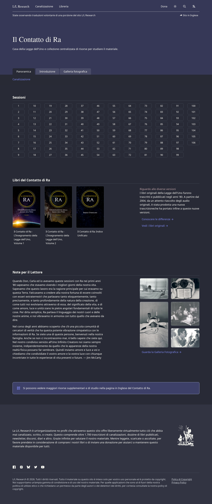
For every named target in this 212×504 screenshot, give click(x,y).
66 (129, 118)
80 (146, 148)
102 (193, 118)
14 (34, 130)
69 (129, 136)
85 (161, 124)
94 (177, 124)
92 (177, 111)
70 (129, 142)
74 (146, 111)
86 (161, 130)
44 (82, 148)
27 (50, 154)
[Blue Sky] (28, 466)
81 (146, 154)
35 (66, 148)
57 (114, 118)
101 (193, 111)
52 (98, 142)
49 (98, 124)
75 (146, 118)
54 (98, 154)
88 (161, 142)
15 (34, 136)
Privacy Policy (179, 482)
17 (34, 148)
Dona (164, 6)
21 (50, 118)
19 (50, 105)
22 (50, 124)
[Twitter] (35, 466)
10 (34, 105)
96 (177, 136)
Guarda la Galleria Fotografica (161, 352)
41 (82, 130)
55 (114, 105)
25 (50, 142)
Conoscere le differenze (157, 219)
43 (82, 142)
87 (161, 136)
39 (82, 118)
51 (98, 136)
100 (193, 105)
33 (66, 136)
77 (146, 130)
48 (98, 118)
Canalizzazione (44, 6)
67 (129, 124)
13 (34, 124)
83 (161, 111)
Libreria (63, 6)
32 (66, 130)
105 (193, 136)
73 (146, 105)
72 (129, 154)
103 (193, 124)
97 (177, 142)
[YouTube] (42, 466)
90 (161, 154)
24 (50, 136)
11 (34, 111)
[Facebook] (14, 466)
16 (34, 142)
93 (177, 118)
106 (193, 142)
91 (177, 105)
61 (114, 142)
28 (66, 105)
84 (161, 118)
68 (129, 130)
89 (161, 148)
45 (82, 154)
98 (177, 148)
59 (114, 130)
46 (98, 105)
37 (82, 105)
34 (66, 142)
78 (146, 136)
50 (98, 130)
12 (34, 118)
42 (82, 136)
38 (82, 111)
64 (129, 105)
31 (66, 124)
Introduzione (47, 71)
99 (177, 154)
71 (129, 148)
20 (50, 111)
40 (82, 124)
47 (98, 111)
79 (146, 142)
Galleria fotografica (75, 71)
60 (114, 136)
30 (66, 118)
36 (66, 154)
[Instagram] (21, 466)
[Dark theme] (175, 6)
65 (129, 111)
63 (114, 154)
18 (34, 154)
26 (50, 148)
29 (66, 111)
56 (114, 111)
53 (98, 148)
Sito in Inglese (190, 15)
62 (114, 148)
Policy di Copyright (182, 479)
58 (114, 124)
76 (146, 124)
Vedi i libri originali (155, 225)
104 (193, 130)
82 (161, 105)
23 (50, 130)
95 (177, 130)
